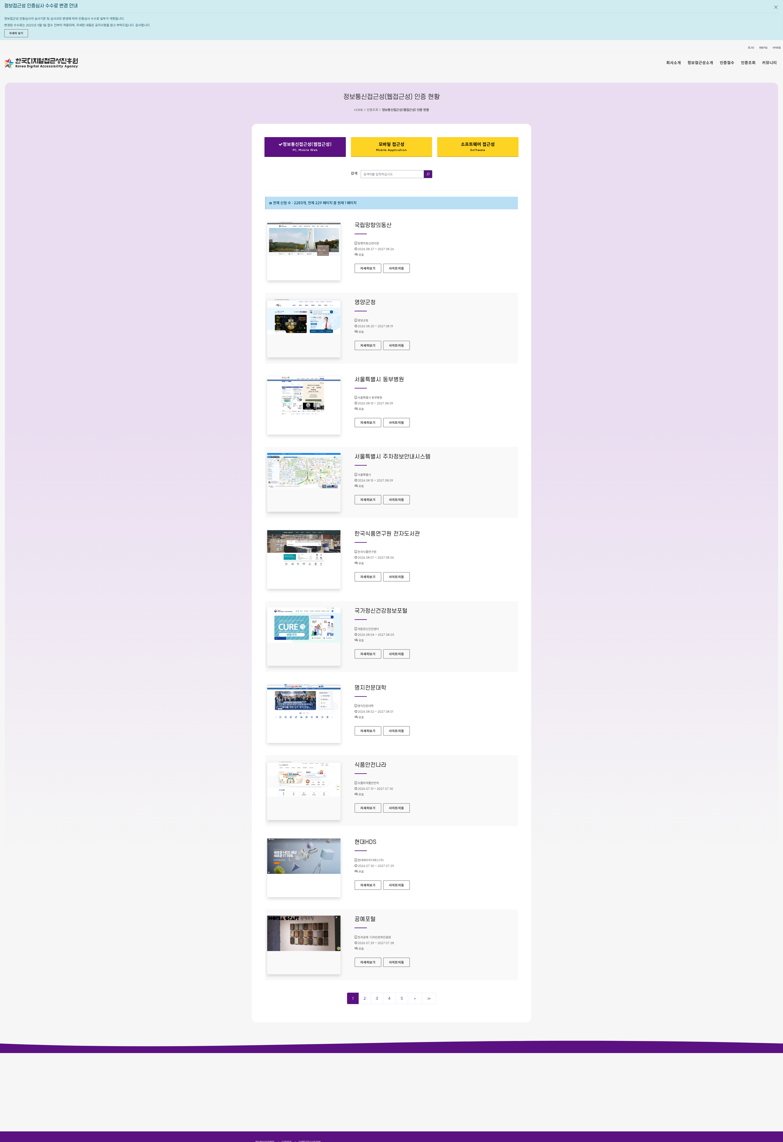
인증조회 (748, 62)
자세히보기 (370, 268)
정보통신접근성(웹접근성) (301, 147)
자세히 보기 (16, 33)
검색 (354, 173)
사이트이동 (396, 268)
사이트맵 (776, 47)
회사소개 (673, 62)
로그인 (751, 47)
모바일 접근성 (391, 146)
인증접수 (727, 62)
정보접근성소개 (700, 62)
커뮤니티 (769, 62)
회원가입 (763, 47)
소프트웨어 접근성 (478, 146)
